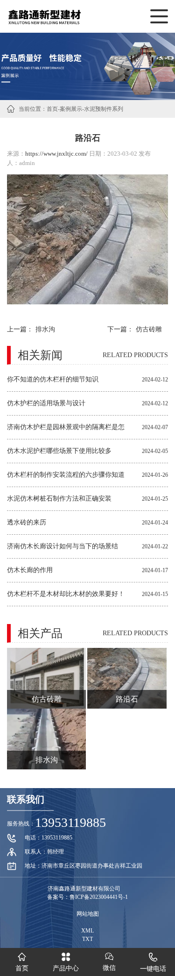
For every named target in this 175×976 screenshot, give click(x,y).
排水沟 (45, 329)
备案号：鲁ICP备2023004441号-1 (87, 897)
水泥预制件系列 (103, 109)
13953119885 (70, 822)
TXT (87, 939)
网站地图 (88, 914)
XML (87, 930)
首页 (52, 109)
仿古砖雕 (149, 329)
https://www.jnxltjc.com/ (56, 153)
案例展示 (71, 109)
